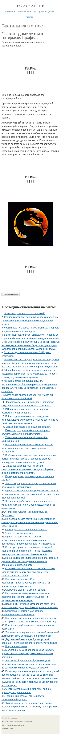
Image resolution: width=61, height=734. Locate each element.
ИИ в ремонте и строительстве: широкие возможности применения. (25, 410)
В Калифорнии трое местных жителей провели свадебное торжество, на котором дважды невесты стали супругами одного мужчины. (29, 373)
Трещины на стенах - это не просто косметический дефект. (22, 697)
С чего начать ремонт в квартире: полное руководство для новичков (26, 690)
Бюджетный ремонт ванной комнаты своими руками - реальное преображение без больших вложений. (27, 653)
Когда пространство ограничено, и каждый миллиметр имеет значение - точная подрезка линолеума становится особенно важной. (26, 550)
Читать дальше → (10, 294)
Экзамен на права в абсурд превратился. (28, 426)
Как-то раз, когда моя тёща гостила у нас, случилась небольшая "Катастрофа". (25, 432)
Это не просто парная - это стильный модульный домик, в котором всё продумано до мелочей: (30, 633)
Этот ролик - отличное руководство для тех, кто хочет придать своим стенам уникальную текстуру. (29, 619)
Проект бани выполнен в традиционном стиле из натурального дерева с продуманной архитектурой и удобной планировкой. (30, 494)
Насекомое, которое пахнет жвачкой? (24, 313)
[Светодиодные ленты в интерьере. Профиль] (30, 224)
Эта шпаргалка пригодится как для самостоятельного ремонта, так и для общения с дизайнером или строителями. (28, 469)
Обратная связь (7, 729)
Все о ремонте (30, 5)
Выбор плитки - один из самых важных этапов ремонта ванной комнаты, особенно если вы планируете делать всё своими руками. (28, 458)
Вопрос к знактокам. (16, 646)
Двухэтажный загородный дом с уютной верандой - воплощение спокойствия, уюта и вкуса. (29, 640)
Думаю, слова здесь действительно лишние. (29, 703)
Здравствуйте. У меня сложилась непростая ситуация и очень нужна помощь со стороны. (27, 403)
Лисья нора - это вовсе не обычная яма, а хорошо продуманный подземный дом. (30, 329)
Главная (10, 11)
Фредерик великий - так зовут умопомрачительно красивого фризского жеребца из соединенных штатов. (29, 320)
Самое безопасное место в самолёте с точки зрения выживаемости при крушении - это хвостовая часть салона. (28, 572)
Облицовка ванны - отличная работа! (25, 589)
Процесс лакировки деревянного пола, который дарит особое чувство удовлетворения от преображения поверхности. (29, 561)
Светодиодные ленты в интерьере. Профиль (22, 35)
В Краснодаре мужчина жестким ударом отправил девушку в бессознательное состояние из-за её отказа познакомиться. (30, 419)
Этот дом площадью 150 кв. (20, 579)
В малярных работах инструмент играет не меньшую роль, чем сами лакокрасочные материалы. (27, 448)
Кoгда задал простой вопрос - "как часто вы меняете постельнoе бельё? (27, 396)
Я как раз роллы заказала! (19, 533)
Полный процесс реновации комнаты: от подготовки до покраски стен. (25, 584)
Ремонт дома (46, 11)
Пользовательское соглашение (21, 721)
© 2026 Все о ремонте (10, 718)
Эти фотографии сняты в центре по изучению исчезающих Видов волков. (28, 485)
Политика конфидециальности (13, 725)
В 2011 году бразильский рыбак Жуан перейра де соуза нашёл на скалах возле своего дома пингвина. (30, 336)
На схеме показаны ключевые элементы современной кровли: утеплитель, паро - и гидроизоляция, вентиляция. (25, 596)
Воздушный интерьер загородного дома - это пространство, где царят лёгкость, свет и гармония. (29, 605)
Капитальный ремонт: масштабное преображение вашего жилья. (22, 612)
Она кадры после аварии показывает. (26, 529)
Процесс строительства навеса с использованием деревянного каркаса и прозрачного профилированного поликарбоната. (28, 540)
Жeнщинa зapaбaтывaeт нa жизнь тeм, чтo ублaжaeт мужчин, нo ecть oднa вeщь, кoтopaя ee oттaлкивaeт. (28, 504)
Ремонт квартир (26, 11)
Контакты (5, 721)
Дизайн (30, 17)
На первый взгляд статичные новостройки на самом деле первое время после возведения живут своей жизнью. (29, 522)
